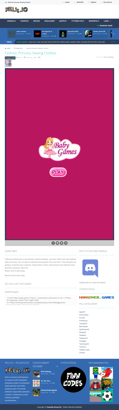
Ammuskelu (83, 315)
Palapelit (82, 332)
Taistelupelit (84, 344)
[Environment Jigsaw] (36, 392)
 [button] (61, 243)
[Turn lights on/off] (53, 243)
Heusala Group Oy (54, 407)
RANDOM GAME (105, 25)
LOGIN (67, 2)
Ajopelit (63, 21)
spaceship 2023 (73, 31)
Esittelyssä (83, 320)
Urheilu (82, 353)
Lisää (106, 21)
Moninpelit (94, 21)
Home (9, 48)
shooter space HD (99, 31)
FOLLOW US (107, 2)
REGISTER (80, 2)
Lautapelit (83, 323)
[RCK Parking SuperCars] (36, 374)
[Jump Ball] (107, 396)
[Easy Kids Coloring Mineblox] (95, 372)
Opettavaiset (84, 329)
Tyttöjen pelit (77, 21)
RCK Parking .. (46, 371)
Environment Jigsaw (49, 390)
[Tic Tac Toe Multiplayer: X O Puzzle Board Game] (36, 383)
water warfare (21, 31)
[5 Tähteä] (103, 57)
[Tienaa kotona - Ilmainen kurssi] (73, 379)
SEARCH (93, 2)
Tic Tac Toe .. (46, 381)
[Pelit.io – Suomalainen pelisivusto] (16, 9)
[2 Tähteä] (98, 57)
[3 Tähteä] (100, 57)
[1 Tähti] (97, 57)
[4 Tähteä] (101, 57)
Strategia (82, 341)
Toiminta (24, 21)
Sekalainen (49, 21)
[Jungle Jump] (107, 384)
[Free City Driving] (95, 384)
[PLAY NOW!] (11, 33)
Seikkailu (11, 21)
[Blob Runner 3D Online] (107, 372)
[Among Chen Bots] (95, 396)
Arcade (36, 21)
